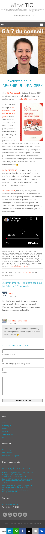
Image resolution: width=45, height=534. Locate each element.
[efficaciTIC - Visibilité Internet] (22, 7)
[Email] (35, 531)
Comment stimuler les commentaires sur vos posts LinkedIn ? (16, 469)
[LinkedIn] (9, 531)
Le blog (4, 429)
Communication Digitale (10, 456)
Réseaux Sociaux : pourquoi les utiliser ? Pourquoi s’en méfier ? (16, 491)
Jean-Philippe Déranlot (17, 321)
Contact (5, 437)
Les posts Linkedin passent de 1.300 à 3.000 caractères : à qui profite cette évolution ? (17, 486)
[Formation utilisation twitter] (14, 517)
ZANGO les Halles (28, 99)
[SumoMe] (42, 531)
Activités (5, 432)
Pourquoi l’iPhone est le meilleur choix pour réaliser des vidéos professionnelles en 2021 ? (17, 480)
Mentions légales (35, 523)
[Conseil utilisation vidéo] (9, 517)
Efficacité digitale (8, 450)
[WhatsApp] (16, 531)
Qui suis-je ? (6, 426)
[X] (29, 531)
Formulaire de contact (10, 504)
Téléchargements (8, 434)
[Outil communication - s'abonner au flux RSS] (4, 517)
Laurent (11, 293)
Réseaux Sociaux (8, 453)
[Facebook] (22, 531)
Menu (3, 24)
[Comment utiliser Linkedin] (19, 517)
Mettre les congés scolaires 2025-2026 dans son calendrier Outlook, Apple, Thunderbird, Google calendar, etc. (17, 474)
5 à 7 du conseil (25, 272)
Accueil (4, 423)
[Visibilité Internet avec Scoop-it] (24, 517)
